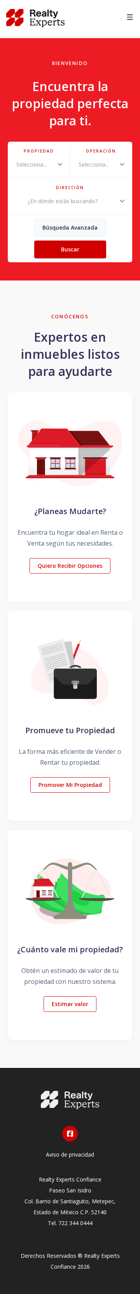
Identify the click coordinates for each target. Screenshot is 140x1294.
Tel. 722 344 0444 (70, 1223)
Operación (101, 151)
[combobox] (14, 164)
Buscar (70, 249)
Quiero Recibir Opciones (70, 565)
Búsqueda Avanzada (70, 227)
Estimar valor (70, 1004)
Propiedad (39, 151)
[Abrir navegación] (130, 18)
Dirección (70, 187)
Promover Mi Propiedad (70, 784)
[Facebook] (70, 1133)
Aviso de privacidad (70, 1154)
